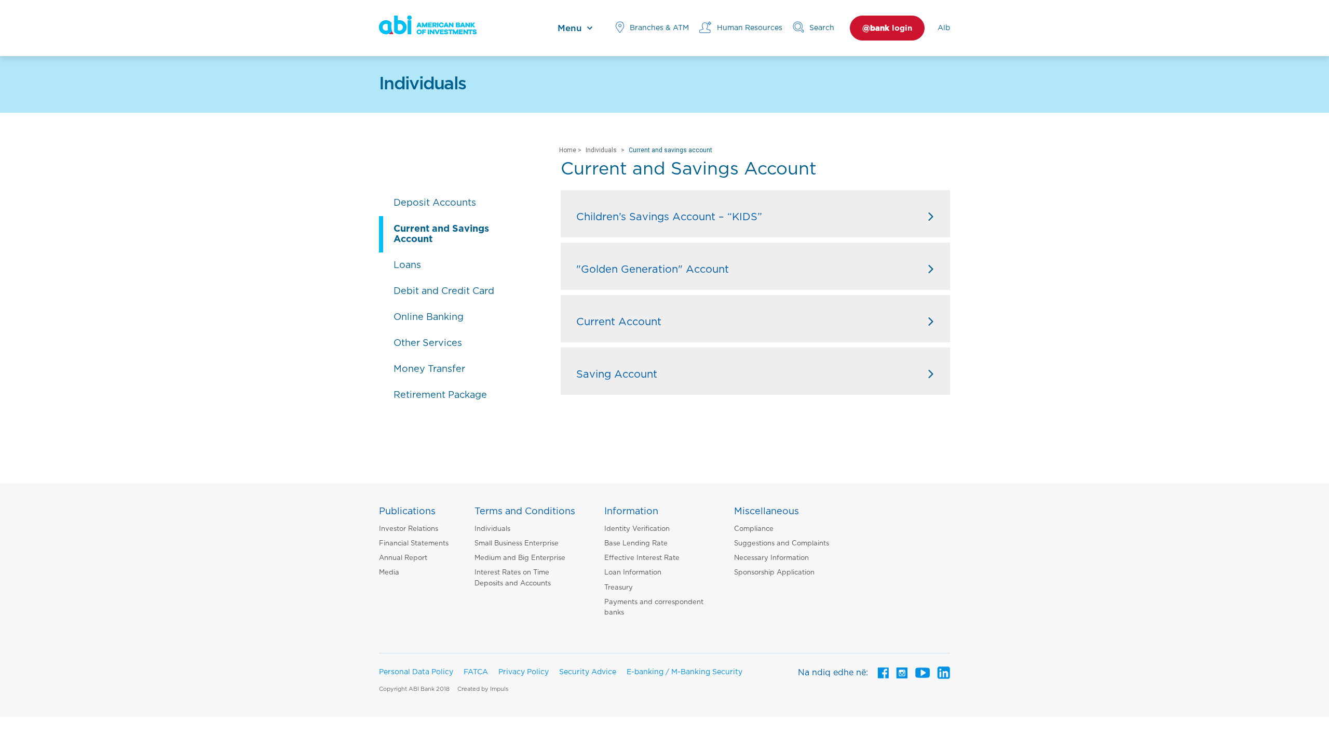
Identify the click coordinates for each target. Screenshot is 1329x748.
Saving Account (616, 374)
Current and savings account (670, 150)
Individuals (601, 150)
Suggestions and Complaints (781, 543)
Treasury (618, 587)
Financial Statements (414, 543)
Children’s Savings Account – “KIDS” (669, 217)
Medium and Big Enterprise (519, 558)
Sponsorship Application (774, 572)
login (887, 28)
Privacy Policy (523, 672)
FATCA (476, 672)
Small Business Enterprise (516, 543)
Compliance (754, 529)
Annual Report (403, 558)
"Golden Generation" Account (652, 269)
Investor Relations (408, 529)
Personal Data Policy (416, 672)
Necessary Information (771, 558)
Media (389, 572)
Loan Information (632, 572)
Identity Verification (637, 529)
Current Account (618, 322)
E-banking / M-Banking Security (684, 672)
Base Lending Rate (636, 543)
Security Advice (587, 672)
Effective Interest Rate (642, 558)
